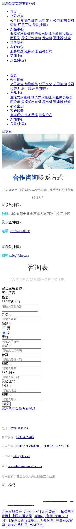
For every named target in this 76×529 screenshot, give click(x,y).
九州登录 (48, 511)
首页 (13, 11)
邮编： (7, 394)
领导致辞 (31, 20)
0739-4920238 (19, 428)
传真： (7, 355)
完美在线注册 (17, 525)
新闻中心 (17, 56)
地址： (7, 386)
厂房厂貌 (24, 25)
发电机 (47, 38)
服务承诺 (31, 51)
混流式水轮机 (20, 33)
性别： (7, 323)
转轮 (67, 38)
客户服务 (17, 47)
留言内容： (11, 301)
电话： (7, 346)
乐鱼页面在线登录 (24, 520)
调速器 (58, 38)
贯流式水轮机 (31, 38)
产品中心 (17, 29)
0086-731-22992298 (56, 446)
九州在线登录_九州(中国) (20, 511)
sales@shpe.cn (19, 255)
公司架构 (60, 20)
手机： (7, 337)
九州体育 (47, 520)
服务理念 (17, 51)
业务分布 (45, 51)
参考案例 (17, 42)
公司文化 (45, 20)
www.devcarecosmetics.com (25, 466)
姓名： (7, 314)
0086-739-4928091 (27, 446)
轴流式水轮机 (41, 33)
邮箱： (7, 363)
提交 (6, 403)
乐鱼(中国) (40, 25)
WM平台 (36, 525)
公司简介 (17, 16)
